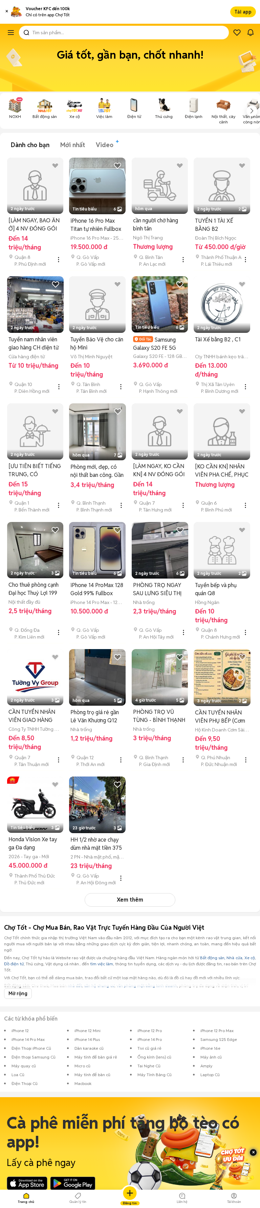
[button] (6, 11)
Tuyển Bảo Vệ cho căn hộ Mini (96, 343)
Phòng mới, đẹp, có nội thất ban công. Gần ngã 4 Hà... (97, 471)
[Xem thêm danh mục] (251, 110)
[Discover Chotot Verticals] (11, 32)
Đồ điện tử (14, 963)
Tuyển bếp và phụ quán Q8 (216, 589)
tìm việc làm (101, 963)
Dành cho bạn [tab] (30, 145)
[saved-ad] (237, 32)
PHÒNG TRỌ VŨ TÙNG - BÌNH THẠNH (159, 716)
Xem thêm (130, 899)
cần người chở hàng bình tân (155, 224)
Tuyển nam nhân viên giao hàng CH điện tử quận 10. (33, 344)
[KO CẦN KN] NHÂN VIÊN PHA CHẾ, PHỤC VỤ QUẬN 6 (221, 471)
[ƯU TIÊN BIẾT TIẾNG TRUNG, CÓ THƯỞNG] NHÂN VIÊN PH (34, 471)
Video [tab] (104, 145)
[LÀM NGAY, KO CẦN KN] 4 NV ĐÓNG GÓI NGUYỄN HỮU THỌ (159, 471)
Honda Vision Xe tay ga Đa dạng (32, 843)
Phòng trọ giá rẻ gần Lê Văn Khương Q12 (94, 716)
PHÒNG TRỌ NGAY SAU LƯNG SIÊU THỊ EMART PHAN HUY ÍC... (157, 590)
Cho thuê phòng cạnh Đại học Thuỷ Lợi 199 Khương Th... (33, 589)
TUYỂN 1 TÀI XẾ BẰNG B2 (214, 225)
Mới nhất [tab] (72, 145)
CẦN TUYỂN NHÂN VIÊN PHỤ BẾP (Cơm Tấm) (220, 717)
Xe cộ (249, 957)
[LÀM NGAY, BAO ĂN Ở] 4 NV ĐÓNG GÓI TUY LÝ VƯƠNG (34, 225)
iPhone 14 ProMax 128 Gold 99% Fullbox (96, 589)
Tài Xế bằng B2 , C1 (218, 339)
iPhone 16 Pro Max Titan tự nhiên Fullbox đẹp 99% (95, 225)
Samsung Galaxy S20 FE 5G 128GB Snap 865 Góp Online (158, 343)
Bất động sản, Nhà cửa (221, 957)
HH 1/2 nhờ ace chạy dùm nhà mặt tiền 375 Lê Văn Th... (96, 844)
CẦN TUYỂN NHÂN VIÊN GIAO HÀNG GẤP (31, 716)
